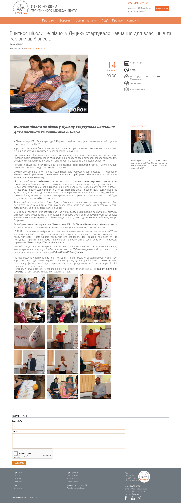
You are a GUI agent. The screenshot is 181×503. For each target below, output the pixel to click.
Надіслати (19, 463)
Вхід (162, 9)
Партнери (18, 482)
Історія (17, 475)
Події (104, 20)
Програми (49, 20)
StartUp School (73, 475)
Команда (17, 479)
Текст (15, 431)
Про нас (117, 20)
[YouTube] (133, 498)
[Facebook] (127, 498)
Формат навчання (86, 20)
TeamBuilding (72, 482)
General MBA (72, 479)
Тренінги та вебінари (76, 488)
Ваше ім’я (17, 421)
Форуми (64, 20)
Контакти (133, 20)
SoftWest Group (32, 497)
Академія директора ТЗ (77, 485)
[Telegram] (139, 498)
